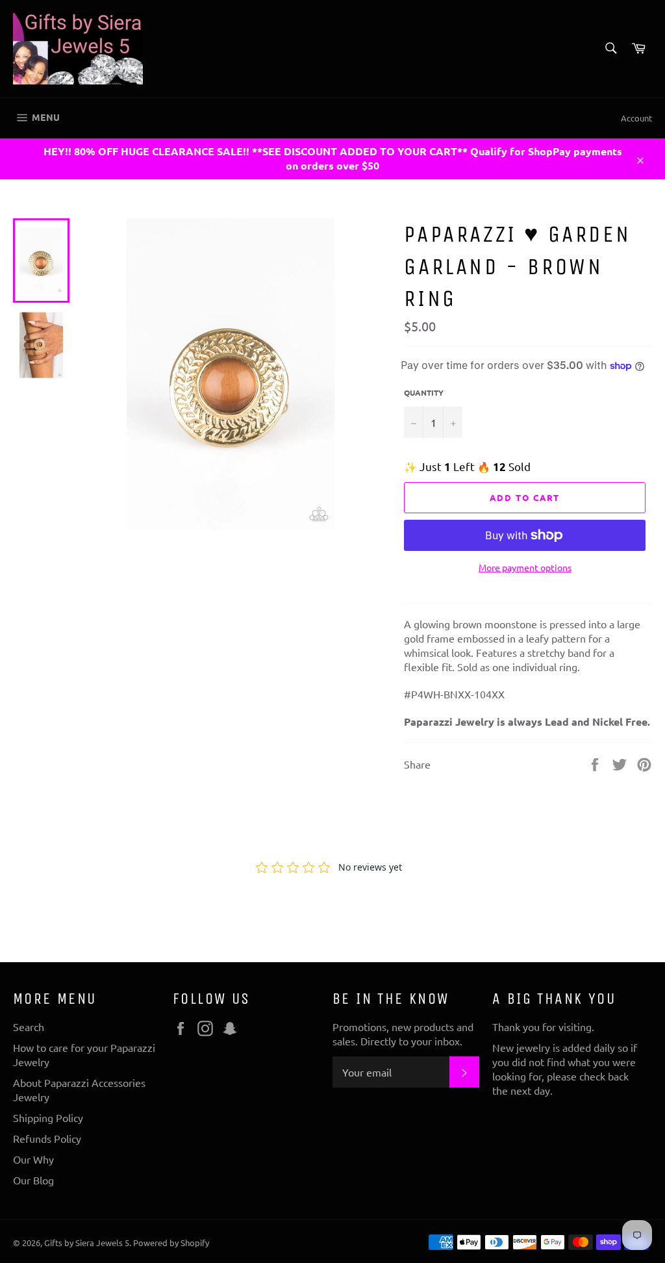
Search (28, 1026)
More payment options (525, 567)
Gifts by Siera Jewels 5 (86, 1242)
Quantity (424, 392)
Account (636, 117)
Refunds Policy (47, 1138)
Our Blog (33, 1179)
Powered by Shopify (171, 1242)
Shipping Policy (48, 1117)
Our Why (33, 1159)
